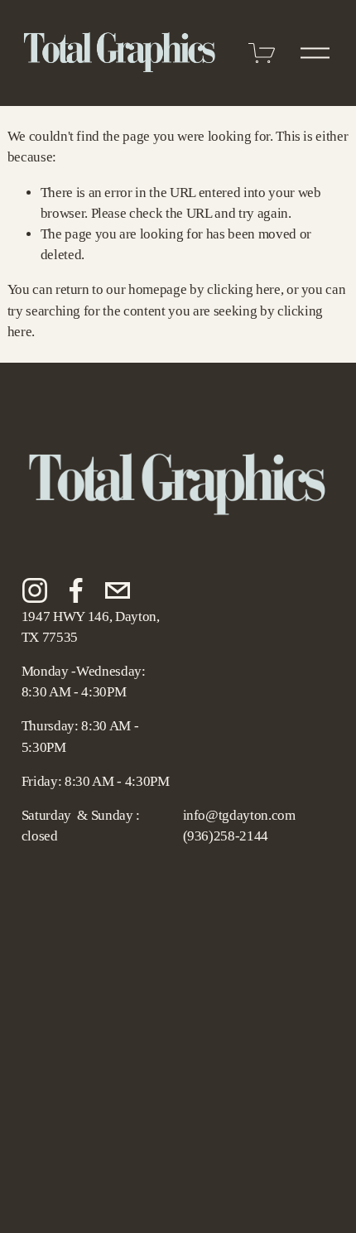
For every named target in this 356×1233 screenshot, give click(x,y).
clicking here (244, 289)
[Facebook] (76, 590)
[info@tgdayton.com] (117, 590)
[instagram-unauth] (35, 590)
